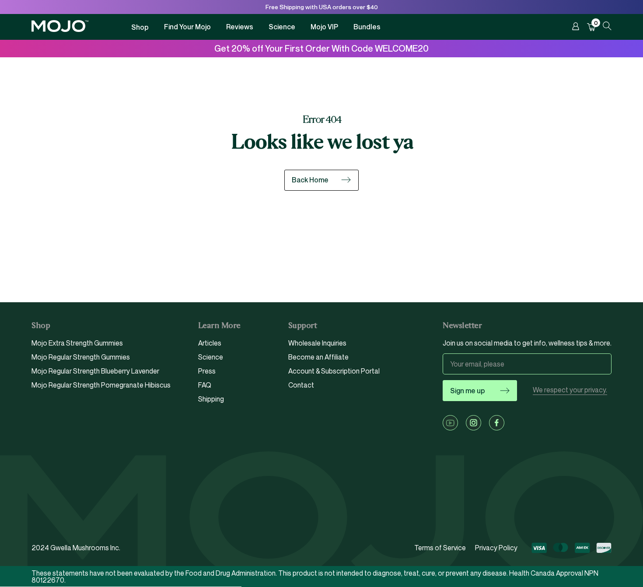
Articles (209, 343)
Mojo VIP (324, 27)
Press (207, 371)
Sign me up (467, 390)
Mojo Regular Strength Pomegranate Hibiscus (101, 385)
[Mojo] (59, 29)
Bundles (367, 27)
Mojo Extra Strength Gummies (77, 343)
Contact (301, 385)
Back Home (310, 179)
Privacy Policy (496, 547)
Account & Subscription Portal (334, 371)
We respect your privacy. (570, 390)
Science (282, 27)
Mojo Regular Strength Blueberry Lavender (95, 371)
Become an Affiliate (318, 357)
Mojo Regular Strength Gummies (80, 357)
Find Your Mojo (187, 27)
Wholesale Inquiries (317, 343)
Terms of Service (440, 547)
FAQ (204, 385)
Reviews (239, 27)
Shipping (211, 399)
